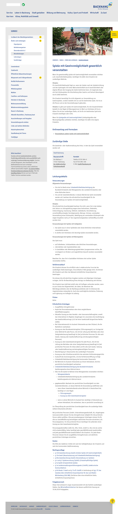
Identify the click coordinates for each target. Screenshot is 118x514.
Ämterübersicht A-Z (19, 50)
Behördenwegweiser (20, 47)
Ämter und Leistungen (18, 41)
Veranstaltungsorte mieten (19, 122)
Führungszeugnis (65, 393)
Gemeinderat (15, 67)
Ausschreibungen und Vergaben (21, 119)
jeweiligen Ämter (16, 173)
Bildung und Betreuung (56, 13)
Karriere (9, 16)
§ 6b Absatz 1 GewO (61, 470)
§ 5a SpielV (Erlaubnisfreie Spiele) (66, 463)
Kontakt (31, 506)
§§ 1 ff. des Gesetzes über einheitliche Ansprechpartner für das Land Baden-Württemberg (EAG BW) (78, 472)
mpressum (14, 506)
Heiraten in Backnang (18, 100)
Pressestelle (15, 85)
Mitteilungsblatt (16, 89)
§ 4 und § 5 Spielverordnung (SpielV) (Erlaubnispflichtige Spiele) (76, 460)
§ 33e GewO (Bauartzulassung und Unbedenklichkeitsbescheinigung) (77, 455)
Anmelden (47, 509)
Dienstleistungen (19, 54)
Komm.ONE (40, 509)
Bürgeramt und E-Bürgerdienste (21, 78)
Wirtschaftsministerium (68, 487)
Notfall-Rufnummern (18, 81)
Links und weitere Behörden (20, 126)
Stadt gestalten (38, 13)
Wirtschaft (94, 13)
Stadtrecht (14, 70)
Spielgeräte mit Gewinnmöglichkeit (70, 117)
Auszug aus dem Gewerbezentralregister (73, 396)
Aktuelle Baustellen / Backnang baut (23, 115)
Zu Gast (104, 13)
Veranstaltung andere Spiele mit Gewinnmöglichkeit (72, 134)
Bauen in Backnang (17, 111)
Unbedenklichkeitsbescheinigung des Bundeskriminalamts (74, 367)
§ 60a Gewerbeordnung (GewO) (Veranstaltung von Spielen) (74, 458)
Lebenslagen (17, 57)
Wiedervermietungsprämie (19, 107)
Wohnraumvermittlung (18, 104)
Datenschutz (23, 506)
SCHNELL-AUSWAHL (114, 34)
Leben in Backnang (22, 13)
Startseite (55, 60)
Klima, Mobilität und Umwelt (26, 16)
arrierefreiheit (41, 506)
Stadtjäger (14, 137)
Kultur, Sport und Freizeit (78, 13)
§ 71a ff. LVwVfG (76, 470)
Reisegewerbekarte (64, 374)
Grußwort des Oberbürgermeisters (22, 37)
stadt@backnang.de (84, 164)
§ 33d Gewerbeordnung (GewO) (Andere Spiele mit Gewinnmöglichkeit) (78, 453)
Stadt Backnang (58, 153)
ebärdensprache (65, 506)
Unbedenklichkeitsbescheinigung (81, 187)
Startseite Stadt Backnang (102, 7)
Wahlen (13, 92)
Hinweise (75, 506)
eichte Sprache (53, 506)
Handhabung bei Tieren (18, 133)
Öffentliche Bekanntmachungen (21, 74)
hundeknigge (18, 60)
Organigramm (18, 44)
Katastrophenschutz (17, 130)
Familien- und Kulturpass (19, 96)
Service (9, 13)
